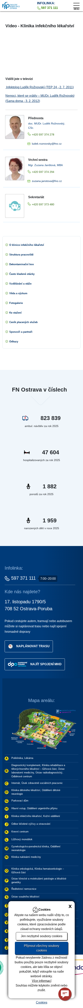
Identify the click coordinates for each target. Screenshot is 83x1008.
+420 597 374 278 (43, 134)
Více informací (41, 980)
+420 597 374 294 (43, 171)
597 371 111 (23, 578)
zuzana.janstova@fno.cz (47, 181)
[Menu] (76, 4)
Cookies (41, 1002)
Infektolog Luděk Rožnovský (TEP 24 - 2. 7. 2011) (39, 87)
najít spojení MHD (46, 664)
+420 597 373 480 (43, 204)
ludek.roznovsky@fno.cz (47, 143)
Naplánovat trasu (33, 646)
